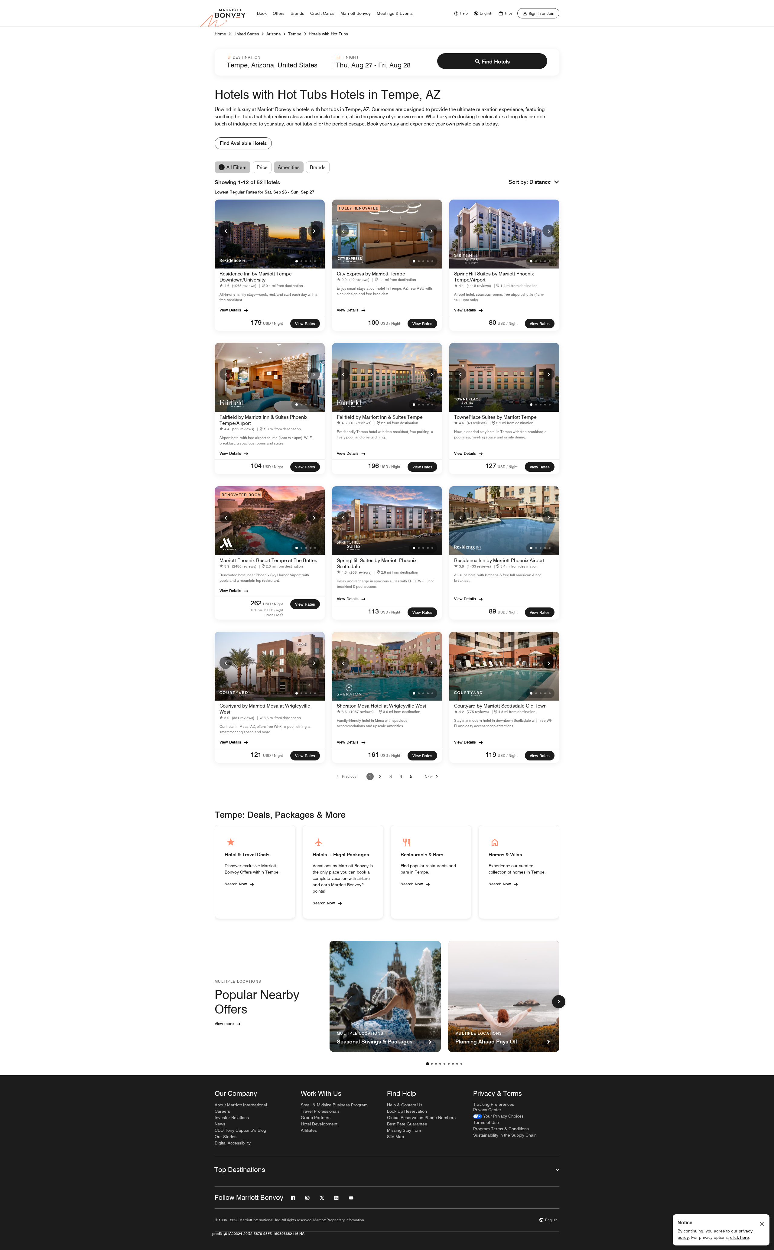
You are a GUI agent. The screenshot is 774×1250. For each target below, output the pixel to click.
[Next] (314, 231)
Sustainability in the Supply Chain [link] (505, 1135)
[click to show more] (558, 1001)
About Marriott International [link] (241, 1104)
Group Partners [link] (315, 1117)
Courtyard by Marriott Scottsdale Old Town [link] (500, 706)
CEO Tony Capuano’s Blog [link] (240, 1130)
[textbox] (277, 65)
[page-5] (444, 1064)
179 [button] (256, 322)
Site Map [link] (395, 1136)
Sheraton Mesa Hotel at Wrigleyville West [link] (381, 706)
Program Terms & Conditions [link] (501, 1128)
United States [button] (246, 33)
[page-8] (457, 1064)
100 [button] (373, 322)
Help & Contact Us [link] (404, 1104)
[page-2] (432, 1064)
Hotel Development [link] (319, 1123)
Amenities (289, 167)
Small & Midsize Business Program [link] (334, 1104)
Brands (318, 167)
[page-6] (449, 1064)
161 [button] (373, 754)
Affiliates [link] (309, 1130)
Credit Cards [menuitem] (322, 13)
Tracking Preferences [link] (493, 1104)
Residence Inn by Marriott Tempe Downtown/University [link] (256, 277)
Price (262, 167)
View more (224, 1023)
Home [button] (220, 33)
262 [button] (256, 603)
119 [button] (490, 754)
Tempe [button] (294, 33)
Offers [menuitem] (279, 13)
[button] (544, 182)
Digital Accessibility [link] (233, 1143)
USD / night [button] (273, 323)
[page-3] (436, 1064)
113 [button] (373, 611)
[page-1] (427, 1064)
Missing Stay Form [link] (404, 1130)
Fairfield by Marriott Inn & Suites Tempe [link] (380, 417)
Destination (247, 57)
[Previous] (226, 231)
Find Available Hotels (243, 143)
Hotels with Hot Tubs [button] (328, 33)
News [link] (220, 1123)
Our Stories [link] (225, 1136)
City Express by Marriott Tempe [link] (371, 274)
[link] (460, 13)
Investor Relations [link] (232, 1117)
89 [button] (492, 611)
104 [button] (256, 466)
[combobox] (277, 62)
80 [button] (492, 322)
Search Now (236, 883)
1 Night (350, 57)
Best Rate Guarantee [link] (407, 1123)
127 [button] (490, 466)
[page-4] (440, 1064)
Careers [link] (222, 1111)
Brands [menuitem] (297, 13)
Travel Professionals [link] (320, 1111)
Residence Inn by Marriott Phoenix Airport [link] (499, 560)
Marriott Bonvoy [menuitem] (355, 13)
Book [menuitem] (262, 13)
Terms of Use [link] (486, 1122)
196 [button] (373, 466)
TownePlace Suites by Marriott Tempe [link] (495, 417)
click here (739, 1237)
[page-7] (453, 1064)
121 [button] (256, 754)
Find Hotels (496, 61)
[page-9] (461, 1064)
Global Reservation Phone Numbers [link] (421, 1117)
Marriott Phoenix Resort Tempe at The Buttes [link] (268, 560)
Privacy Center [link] (487, 1109)
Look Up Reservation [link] (407, 1111)
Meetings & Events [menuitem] (395, 13)
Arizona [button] (273, 33)
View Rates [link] (305, 323)
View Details (230, 310)
